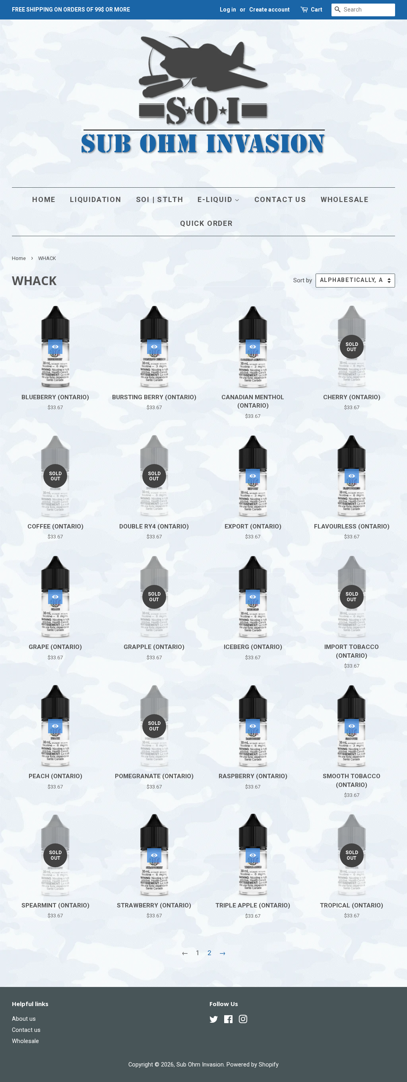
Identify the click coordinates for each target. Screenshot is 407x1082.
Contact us (280, 199)
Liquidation (96, 199)
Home (44, 199)
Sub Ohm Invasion (200, 1064)
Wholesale (345, 199)
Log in (228, 9)
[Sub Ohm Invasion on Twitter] (213, 1021)
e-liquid (216, 199)
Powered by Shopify (253, 1064)
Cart (316, 9)
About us (24, 1019)
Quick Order (206, 223)
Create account (269, 9)
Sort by (302, 280)
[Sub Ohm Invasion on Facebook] (228, 1021)
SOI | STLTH (160, 199)
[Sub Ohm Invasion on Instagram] (242, 1021)
